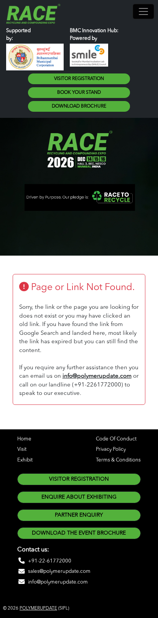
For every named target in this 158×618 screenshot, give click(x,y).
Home (24, 439)
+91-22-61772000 (49, 561)
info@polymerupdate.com (97, 376)
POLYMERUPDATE (38, 608)
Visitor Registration (79, 79)
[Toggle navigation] (143, 11)
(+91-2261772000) (97, 385)
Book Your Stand (79, 92)
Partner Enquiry (79, 515)
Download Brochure (79, 106)
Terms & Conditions (118, 460)
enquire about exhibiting (79, 497)
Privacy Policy (111, 449)
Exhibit (25, 460)
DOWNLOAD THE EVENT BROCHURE (79, 533)
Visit (21, 449)
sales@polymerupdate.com (59, 571)
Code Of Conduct (116, 439)
